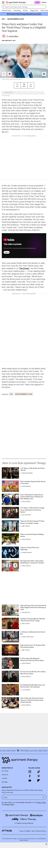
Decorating (17, 10)
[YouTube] (29, 780)
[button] (44, 74)
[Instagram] (29, 771)
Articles (25, 10)
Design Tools (34, 10)
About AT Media (24, 831)
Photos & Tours (6, 10)
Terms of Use (41, 802)
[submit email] (43, 797)
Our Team (5, 771)
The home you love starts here (31, 750)
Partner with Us (41, 831)
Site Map (4, 782)
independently (8, 92)
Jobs (33, 831)
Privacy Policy (9, 804)
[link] (33, 469)
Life (3, 19)
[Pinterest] (38, 776)
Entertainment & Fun (15, 19)
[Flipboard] (38, 780)
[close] (46, 844)
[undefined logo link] (16, 2)
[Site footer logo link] (24, 760)
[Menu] (3, 2)
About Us (5, 774)
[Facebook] (29, 776)
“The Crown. (24, 268)
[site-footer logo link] (7, 831)
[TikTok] (38, 771)
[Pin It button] (9, 74)
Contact (4, 778)
